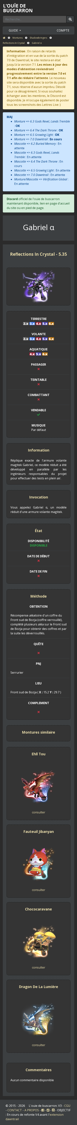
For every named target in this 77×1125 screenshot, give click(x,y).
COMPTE (63, 30)
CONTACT (14, 1110)
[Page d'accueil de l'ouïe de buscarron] (19, 8)
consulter (38, 812)
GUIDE (14, 30)
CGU (67, 1106)
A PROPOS (31, 1110)
